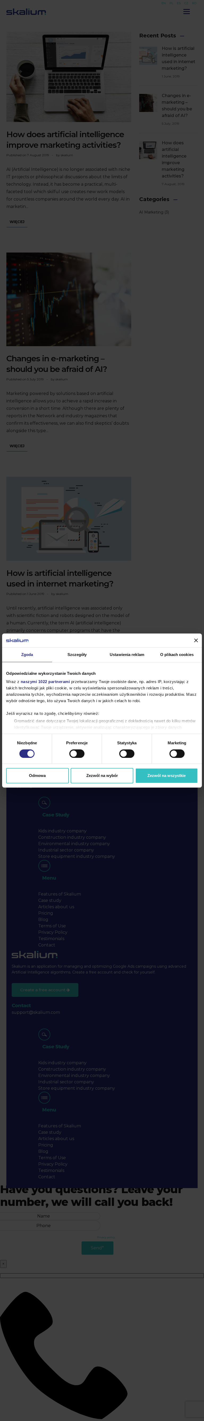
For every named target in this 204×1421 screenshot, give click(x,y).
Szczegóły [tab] (77, 654)
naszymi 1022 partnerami (45, 682)
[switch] (76, 753)
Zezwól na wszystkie (166, 775)
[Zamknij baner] (196, 640)
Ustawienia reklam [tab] (127, 654)
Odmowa (37, 775)
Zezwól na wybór (102, 775)
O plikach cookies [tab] (177, 654)
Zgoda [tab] (27, 654)
